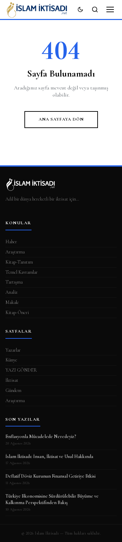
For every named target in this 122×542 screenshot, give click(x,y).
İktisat (11, 380)
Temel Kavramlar (21, 272)
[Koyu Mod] (80, 9)
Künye (11, 360)
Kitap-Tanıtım (19, 262)
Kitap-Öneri (17, 312)
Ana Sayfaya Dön (61, 119)
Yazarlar (13, 350)
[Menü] (110, 9)
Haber (11, 242)
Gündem (13, 390)
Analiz (11, 292)
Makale (12, 302)
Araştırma (15, 252)
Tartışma (14, 282)
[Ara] (95, 9)
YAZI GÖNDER (21, 370)
